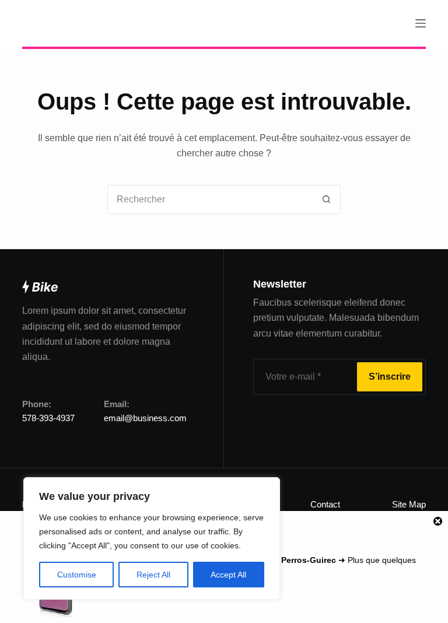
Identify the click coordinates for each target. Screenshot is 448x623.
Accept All (228, 574)
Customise (76, 574)
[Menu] (420, 23)
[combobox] (210, 199)
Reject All (153, 574)
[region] (151, 538)
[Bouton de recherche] (326, 200)
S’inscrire (390, 377)
